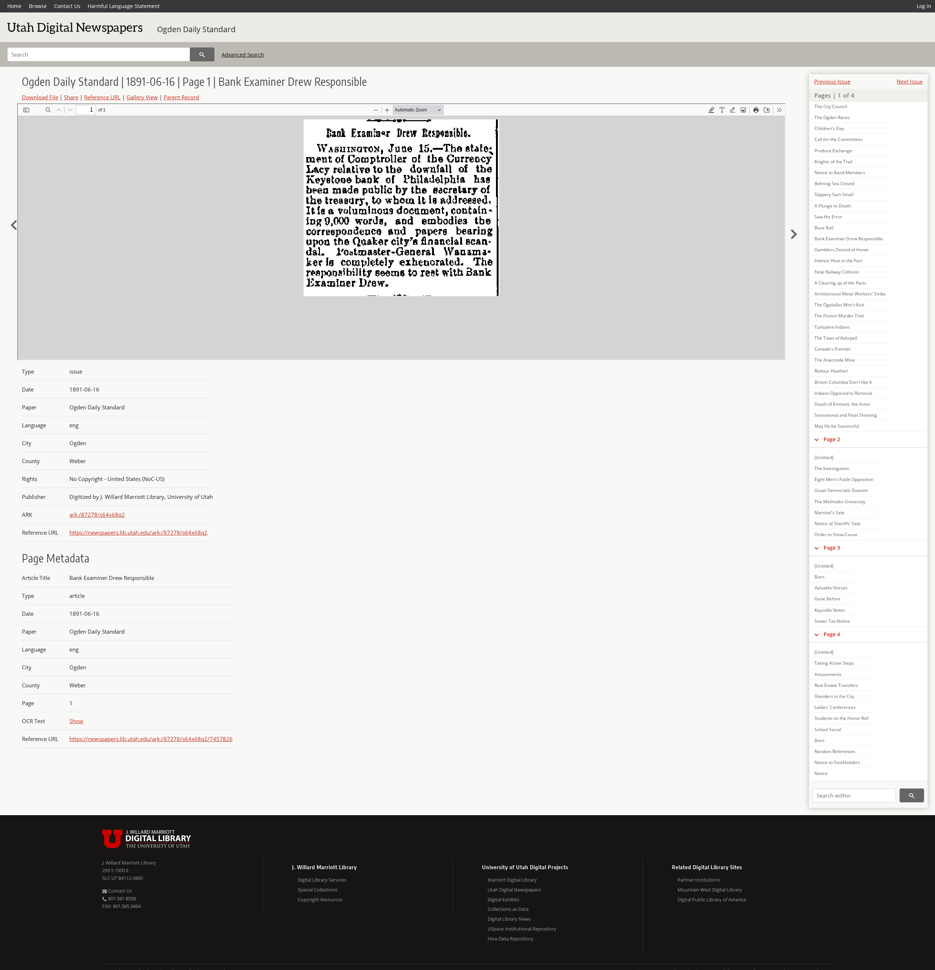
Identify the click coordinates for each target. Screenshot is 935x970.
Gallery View (142, 97)
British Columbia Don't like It (843, 382)
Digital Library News (509, 919)
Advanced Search (243, 54)
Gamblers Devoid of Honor (841, 250)
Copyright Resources (320, 899)
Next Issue (910, 81)
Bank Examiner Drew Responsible (848, 239)
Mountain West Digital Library (710, 889)
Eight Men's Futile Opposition (843, 479)
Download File (40, 97)
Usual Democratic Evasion (841, 490)
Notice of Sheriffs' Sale (837, 523)
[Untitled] (823, 457)
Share (71, 97)
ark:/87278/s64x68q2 (97, 514)
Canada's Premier (832, 349)
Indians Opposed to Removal (843, 393)
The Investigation (831, 468)
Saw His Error (828, 217)
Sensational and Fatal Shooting (845, 415)
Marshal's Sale (829, 512)
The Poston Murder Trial (839, 316)
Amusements (828, 674)
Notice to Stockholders (837, 762)
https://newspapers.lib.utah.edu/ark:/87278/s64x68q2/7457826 (151, 738)
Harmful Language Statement (124, 6)
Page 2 (832, 439)
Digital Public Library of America (712, 899)
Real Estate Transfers (836, 685)
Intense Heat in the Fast (838, 260)
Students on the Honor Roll (841, 718)
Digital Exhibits (503, 899)
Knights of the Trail (833, 162)
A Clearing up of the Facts (840, 283)
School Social (827, 729)
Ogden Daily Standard (196, 29)
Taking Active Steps (834, 663)
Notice (821, 773)
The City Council (830, 106)
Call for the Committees (838, 139)
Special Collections (317, 889)
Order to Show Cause (836, 534)
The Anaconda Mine (834, 360)
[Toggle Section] (816, 439)
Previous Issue (832, 81)
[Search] (202, 54)
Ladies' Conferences (835, 707)
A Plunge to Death (832, 206)
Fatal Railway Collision (836, 272)
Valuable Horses (831, 588)
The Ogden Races (832, 117)
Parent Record (181, 97)
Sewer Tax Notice (832, 621)
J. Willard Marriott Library (129, 862)
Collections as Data (508, 909)
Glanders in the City (834, 696)
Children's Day (829, 128)
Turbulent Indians (832, 327)
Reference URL (102, 97)
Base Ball (823, 228)
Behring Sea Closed (834, 183)
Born (819, 577)
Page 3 (832, 547)
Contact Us (67, 6)
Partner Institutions (699, 880)
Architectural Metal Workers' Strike (850, 294)
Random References (834, 751)
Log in (924, 6)
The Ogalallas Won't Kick (839, 305)
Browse (38, 6)
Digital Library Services (322, 880)
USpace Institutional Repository (522, 928)
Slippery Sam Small (834, 194)
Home (14, 6)
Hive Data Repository (511, 938)
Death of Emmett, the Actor (842, 404)
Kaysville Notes (829, 610)
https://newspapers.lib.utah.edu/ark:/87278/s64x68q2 (138, 532)
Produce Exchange (833, 151)
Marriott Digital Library (512, 880)
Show (76, 721)
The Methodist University (839, 502)
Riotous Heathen (831, 371)
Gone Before (827, 599)
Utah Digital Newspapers (514, 889)
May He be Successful (836, 426)
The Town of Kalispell (835, 338)
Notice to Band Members (839, 172)
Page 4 (832, 634)
